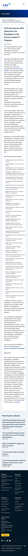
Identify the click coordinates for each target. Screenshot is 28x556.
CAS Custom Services (6, 487)
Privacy (3, 548)
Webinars (17, 481)
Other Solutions (5, 490)
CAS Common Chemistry (18, 488)
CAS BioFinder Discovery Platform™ (7, 476)
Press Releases (18, 510)
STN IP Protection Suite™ (5, 484)
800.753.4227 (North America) (6, 523)
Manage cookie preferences (8, 550)
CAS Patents (4, 506)
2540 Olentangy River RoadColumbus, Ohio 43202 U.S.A (6, 529)
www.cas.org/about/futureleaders (14, 348)
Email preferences (9, 548)
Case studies (18, 485)
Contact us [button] (5, 535)
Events (16, 478)
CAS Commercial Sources (5, 509)
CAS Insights (18, 476)
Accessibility (18, 548)
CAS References (5, 504)
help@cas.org (4, 521)
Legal (24, 545)
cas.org (17, 402)
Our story (17, 499)
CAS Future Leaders (19, 504)
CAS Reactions (4, 501)
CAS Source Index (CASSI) (19, 492)
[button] (23, 5)
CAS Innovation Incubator (18, 507)
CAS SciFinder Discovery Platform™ (7, 480)
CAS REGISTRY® (5, 499)
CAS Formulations (5, 512)
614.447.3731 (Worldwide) (7, 525)
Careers (17, 501)
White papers (18, 483)
